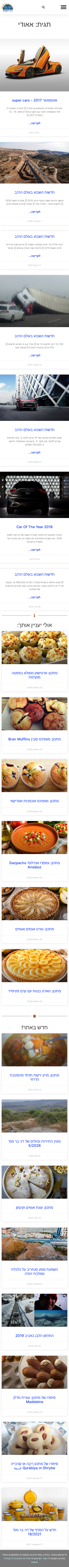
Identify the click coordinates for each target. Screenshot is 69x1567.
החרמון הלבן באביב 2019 (34, 1335)
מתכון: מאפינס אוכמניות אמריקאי (34, 801)
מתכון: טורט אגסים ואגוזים (34, 929)
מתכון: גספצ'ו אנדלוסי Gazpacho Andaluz (34, 865)
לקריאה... (34, 123)
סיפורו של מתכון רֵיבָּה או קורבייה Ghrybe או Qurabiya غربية (34, 1466)
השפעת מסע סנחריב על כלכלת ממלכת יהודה (34, 1271)
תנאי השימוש (40, 1558)
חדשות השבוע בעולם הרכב (35, 192)
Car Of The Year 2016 (34, 527)
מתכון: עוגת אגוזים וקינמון (34, 1207)
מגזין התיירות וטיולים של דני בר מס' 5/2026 (34, 1143)
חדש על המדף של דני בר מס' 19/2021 (34, 1532)
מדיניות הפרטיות (21, 1558)
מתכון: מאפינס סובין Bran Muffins (34, 739)
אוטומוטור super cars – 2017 (34, 100)
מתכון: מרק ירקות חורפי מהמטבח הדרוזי (34, 1077)
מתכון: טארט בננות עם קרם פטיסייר (34, 991)
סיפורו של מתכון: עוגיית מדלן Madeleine (34, 1399)
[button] (63, 7)
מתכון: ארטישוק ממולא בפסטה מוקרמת (34, 675)
